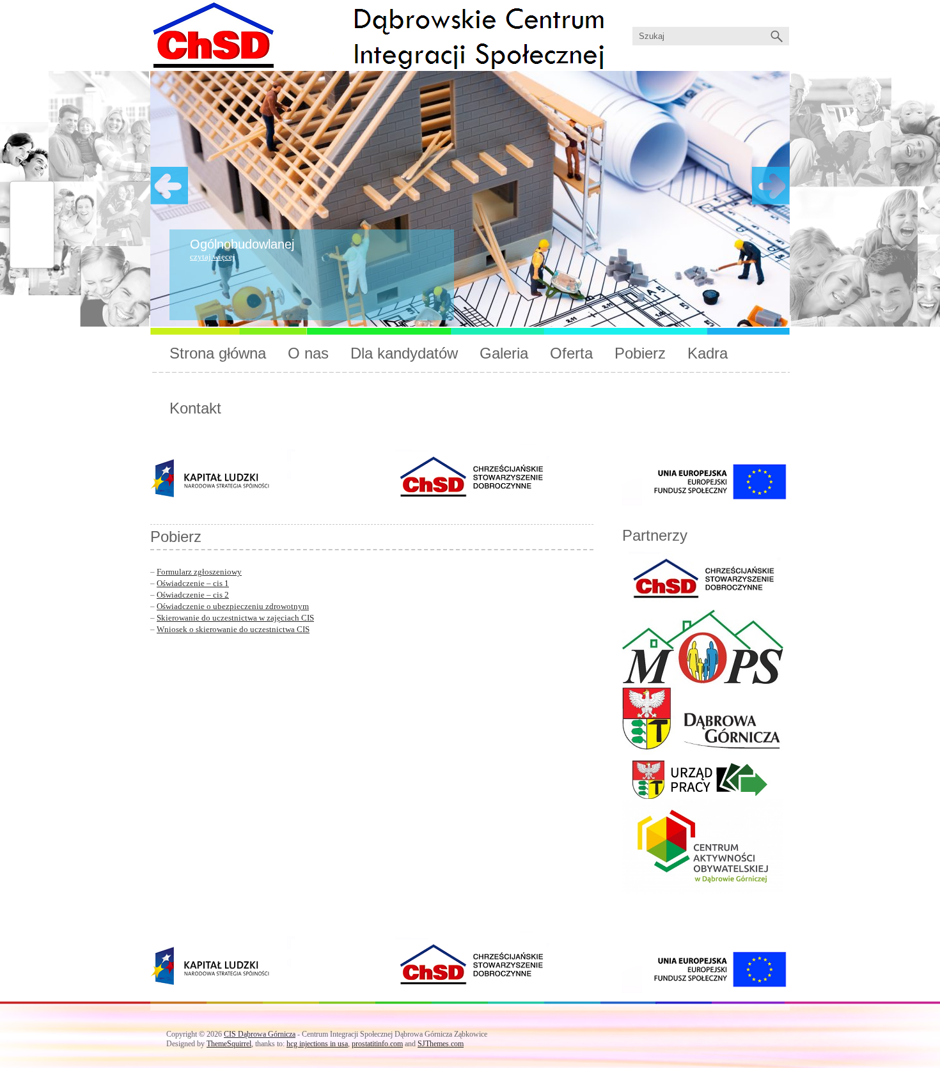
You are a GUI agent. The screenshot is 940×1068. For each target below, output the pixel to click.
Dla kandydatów (404, 353)
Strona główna (217, 353)
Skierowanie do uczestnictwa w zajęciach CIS (235, 618)
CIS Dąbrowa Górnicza (259, 1034)
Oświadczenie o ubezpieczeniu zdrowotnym (233, 606)
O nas (308, 353)
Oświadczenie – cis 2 (193, 595)
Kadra (707, 353)
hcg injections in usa (317, 1043)
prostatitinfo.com (377, 1043)
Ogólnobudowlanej (242, 244)
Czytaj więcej (212, 256)
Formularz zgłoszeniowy (199, 572)
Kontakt (195, 408)
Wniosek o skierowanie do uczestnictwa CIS (233, 629)
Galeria (504, 353)
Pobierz (640, 353)
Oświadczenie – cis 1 (193, 583)
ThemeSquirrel (229, 1043)
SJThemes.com (441, 1043)
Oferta (571, 353)
